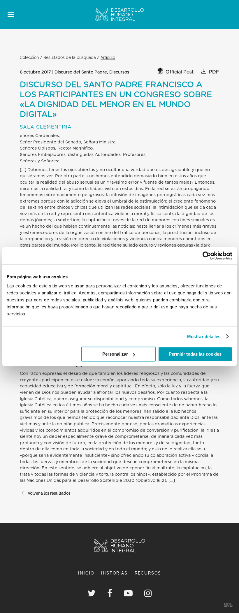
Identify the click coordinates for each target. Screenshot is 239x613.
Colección (29, 57)
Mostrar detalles (204, 336)
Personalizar (115, 354)
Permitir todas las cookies (195, 354)
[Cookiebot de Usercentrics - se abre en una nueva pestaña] (206, 255)
